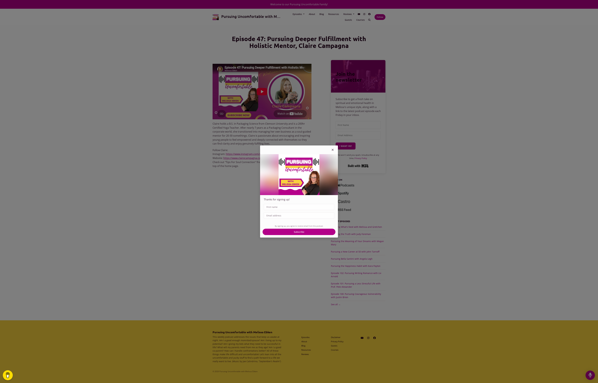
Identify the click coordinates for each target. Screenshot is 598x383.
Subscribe (299, 231)
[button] (332, 150)
